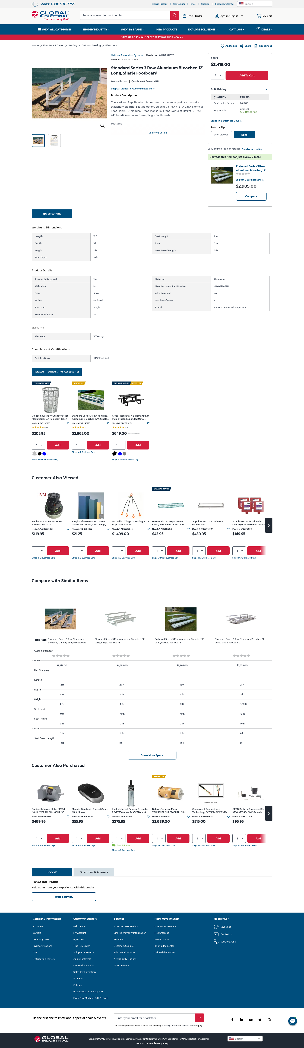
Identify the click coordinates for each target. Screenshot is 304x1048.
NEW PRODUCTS (166, 29)
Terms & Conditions (144, 1043)
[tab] (52, 213)
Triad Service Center (124, 952)
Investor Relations (42, 946)
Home (35, 45)
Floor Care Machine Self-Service (90, 998)
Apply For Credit (82, 959)
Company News (41, 939)
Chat (193, 4)
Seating (72, 45)
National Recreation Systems (127, 55)
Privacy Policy (170, 1025)
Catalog (205, 4)
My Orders (78, 939)
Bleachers (111, 45)
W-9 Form (78, 978)
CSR (35, 952)
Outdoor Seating (91, 45)
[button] (254, 4)
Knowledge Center (224, 4)
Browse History (159, 4)
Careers (37, 933)
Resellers (118, 939)
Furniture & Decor (53, 45)
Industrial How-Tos (164, 952)
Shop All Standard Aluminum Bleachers (133, 89)
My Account (79, 933)
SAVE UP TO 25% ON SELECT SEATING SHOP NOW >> (152, 37)
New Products (161, 939)
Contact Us (179, 4)
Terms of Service (189, 1025)
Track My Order (81, 946)
